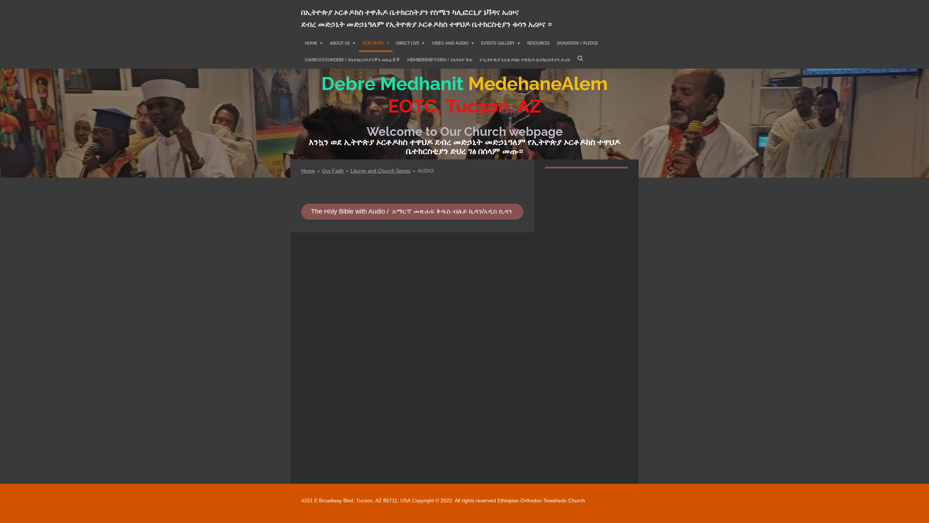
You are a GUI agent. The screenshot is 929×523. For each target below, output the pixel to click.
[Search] (580, 59)
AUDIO (426, 171)
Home (308, 171)
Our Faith (333, 171)
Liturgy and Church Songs (380, 171)
